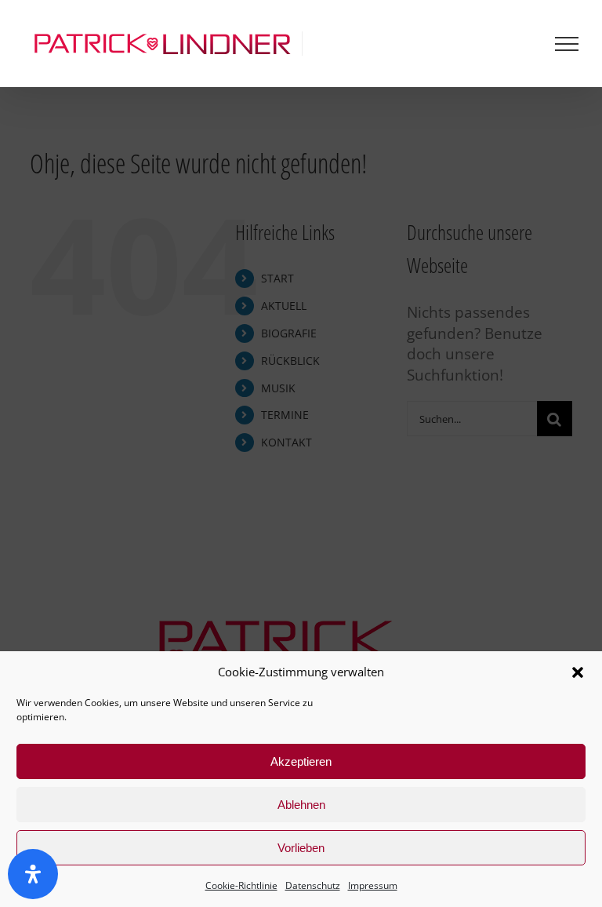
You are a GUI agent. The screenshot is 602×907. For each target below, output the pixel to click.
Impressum (372, 885)
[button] (578, 672)
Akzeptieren (301, 761)
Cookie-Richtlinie (241, 885)
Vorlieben (301, 847)
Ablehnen (301, 804)
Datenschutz (312, 885)
